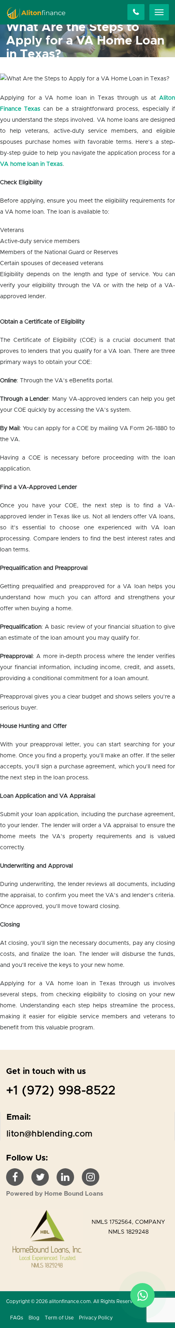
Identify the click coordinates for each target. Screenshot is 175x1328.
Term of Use (59, 1317)
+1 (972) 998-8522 (61, 1091)
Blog (33, 1317)
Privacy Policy (96, 1317)
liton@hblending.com (50, 1134)
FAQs (16, 1317)
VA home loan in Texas (31, 164)
